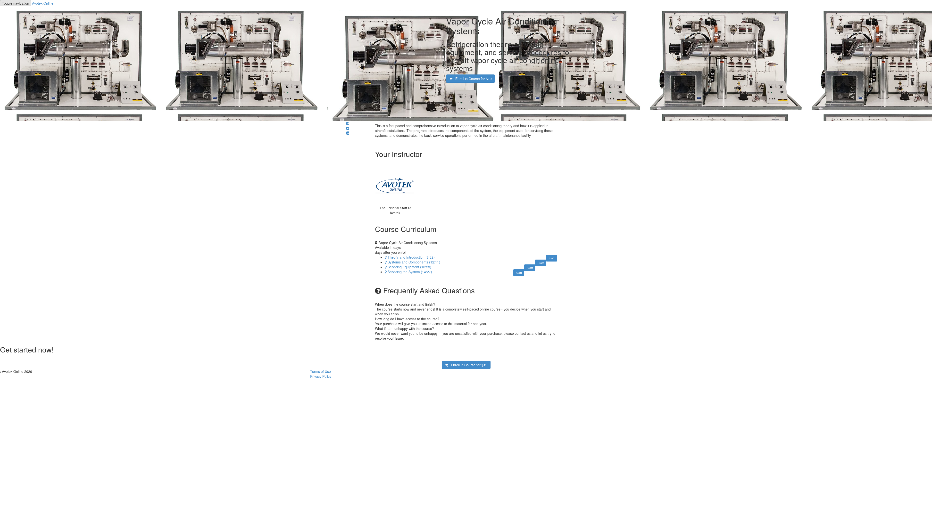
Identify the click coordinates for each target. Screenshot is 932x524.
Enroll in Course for (472, 78)
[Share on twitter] (347, 128)
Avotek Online (42, 3)
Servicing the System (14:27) (410, 271)
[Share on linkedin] (347, 133)
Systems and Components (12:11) (414, 262)
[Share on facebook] (347, 123)
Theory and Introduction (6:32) (411, 257)
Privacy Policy (320, 376)
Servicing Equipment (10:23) (409, 266)
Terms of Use (320, 371)
